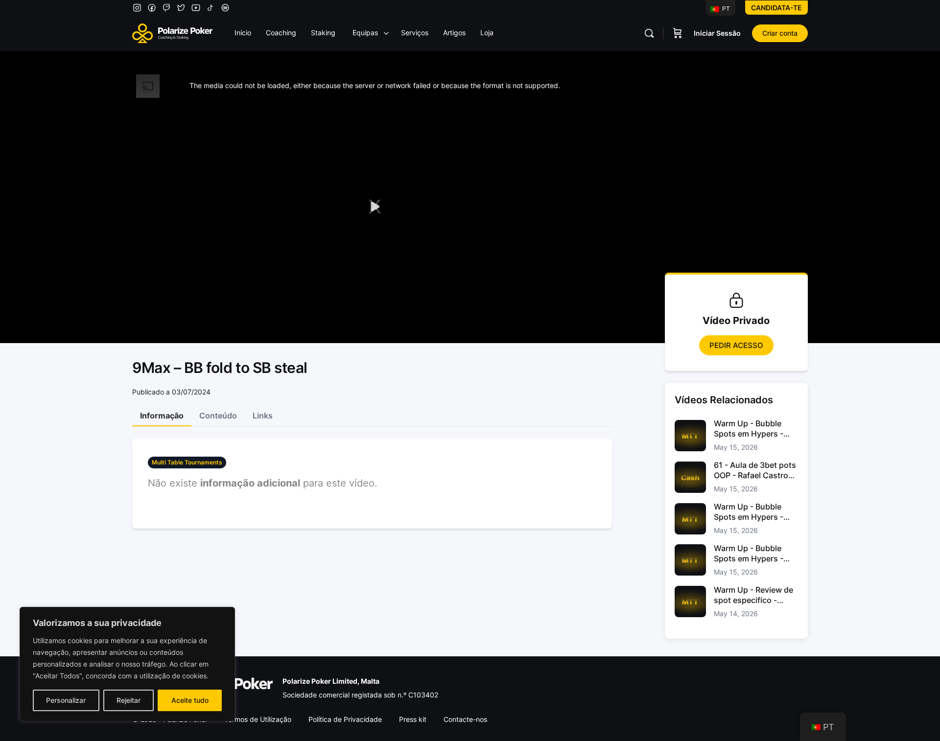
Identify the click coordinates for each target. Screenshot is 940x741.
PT (725, 8)
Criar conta (780, 33)
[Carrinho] (677, 33)
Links (263, 415)
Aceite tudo (190, 700)
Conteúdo (218, 415)
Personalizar (66, 700)
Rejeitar (129, 700)
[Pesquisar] (649, 33)
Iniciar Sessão (717, 33)
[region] (127, 664)
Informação (162, 415)
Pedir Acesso (736, 345)
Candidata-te (776, 7)
